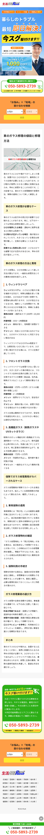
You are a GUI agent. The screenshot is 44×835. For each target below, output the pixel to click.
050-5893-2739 (24, 832)
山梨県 (25, 787)
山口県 (19, 798)
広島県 (12, 798)
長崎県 (19, 801)
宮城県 (12, 779)
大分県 (32, 801)
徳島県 (25, 798)
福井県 (19, 787)
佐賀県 (12, 801)
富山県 (5, 787)
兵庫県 (19, 794)
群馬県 (5, 783)
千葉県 (19, 783)
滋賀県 (32, 790)
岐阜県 (5, 790)
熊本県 (25, 801)
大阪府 (12, 794)
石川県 (12, 787)
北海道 (5, 779)
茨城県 (25, 779)
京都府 (5, 794)
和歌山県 (33, 794)
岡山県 (5, 798)
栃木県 (32, 779)
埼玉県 (12, 783)
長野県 (32, 787)
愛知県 (19, 790)
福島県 (19, 779)
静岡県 (12, 790)
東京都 (25, 783)
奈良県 (25, 794)
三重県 (25, 790)
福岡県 (5, 801)
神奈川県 (33, 783)
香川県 (32, 798)
